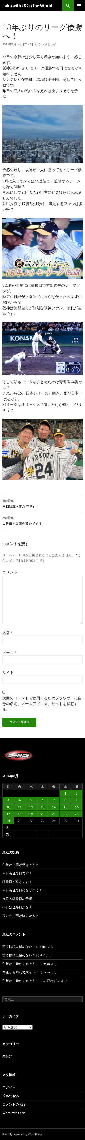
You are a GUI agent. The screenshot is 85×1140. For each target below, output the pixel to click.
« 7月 (7, 834)
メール (9, 652)
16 (77, 807)
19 (31, 814)
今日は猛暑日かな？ (17, 907)
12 (31, 807)
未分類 (7, 1056)
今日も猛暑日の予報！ (18, 899)
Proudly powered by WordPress (22, 1134)
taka (27, 44)
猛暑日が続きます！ (17, 882)
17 (8, 814)
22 (65, 814)
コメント (9, 572)
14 (54, 807)
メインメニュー (79, 5)
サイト (8, 672)
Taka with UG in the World (27, 5)
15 (65, 807)
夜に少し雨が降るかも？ (20, 916)
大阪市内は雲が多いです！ (22, 520)
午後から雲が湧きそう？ (20, 865)
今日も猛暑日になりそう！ (22, 890)
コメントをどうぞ (44, 44)
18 (19, 814)
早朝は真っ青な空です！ (20, 503)
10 (8, 807)
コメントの (14, 1104)
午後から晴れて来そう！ (20, 964)
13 (42, 807)
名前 (7, 632)
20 (42, 814)
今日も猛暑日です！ (17, 873)
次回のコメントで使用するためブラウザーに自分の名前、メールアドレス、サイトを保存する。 (42, 703)
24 (8, 821)
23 (77, 814)
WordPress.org (13, 1113)
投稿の (10, 1096)
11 (19, 807)
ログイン (9, 1087)
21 (54, 814)
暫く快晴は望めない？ (18, 947)
